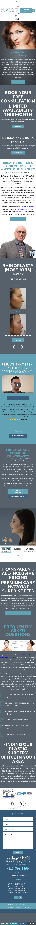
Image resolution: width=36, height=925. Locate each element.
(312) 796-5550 (17, 6)
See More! (18, 340)
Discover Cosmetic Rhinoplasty (18, 491)
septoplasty (21, 209)
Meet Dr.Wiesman (18, 219)
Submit (18, 852)
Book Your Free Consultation (18, 613)
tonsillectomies (11, 657)
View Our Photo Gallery (18, 496)
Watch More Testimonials (18, 398)
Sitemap (26, 905)
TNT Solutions (26, 907)
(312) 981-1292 (17, 16)
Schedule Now (26, 10)
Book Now (18, 126)
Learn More (18, 71)
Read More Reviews (18, 435)
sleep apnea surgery (21, 212)
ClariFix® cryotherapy (27, 207)
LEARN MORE (18, 152)
